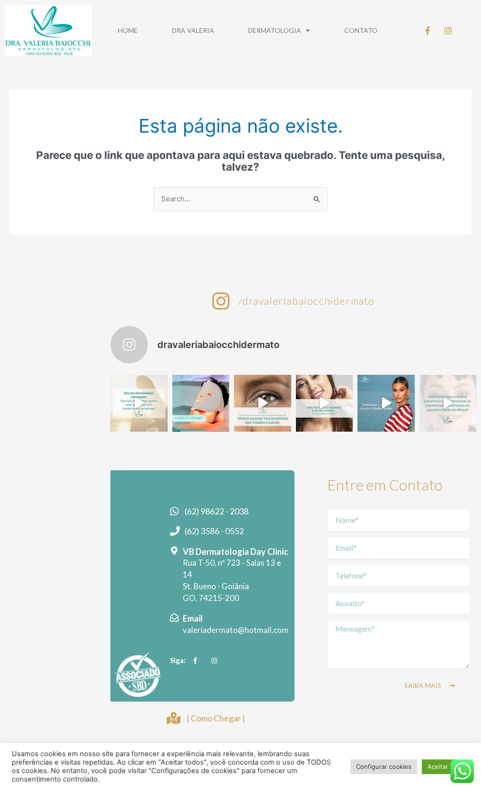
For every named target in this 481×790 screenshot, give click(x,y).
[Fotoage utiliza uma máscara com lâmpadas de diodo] (200, 403)
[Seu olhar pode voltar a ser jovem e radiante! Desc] (262, 403)
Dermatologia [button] (274, 30)
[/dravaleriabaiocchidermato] (221, 301)
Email (193, 618)
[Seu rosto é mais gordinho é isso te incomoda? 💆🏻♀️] (324, 403)
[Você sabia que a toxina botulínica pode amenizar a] (447, 403)
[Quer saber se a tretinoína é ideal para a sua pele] (385, 403)
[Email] (174, 617)
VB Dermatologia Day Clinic (235, 551)
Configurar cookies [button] (383, 766)
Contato (361, 30)
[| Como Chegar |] (173, 718)
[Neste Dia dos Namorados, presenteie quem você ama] (138, 403)
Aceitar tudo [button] (445, 766)
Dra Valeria (193, 30)
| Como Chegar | (215, 718)
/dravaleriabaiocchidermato (307, 301)
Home (128, 30)
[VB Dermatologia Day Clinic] (174, 550)
